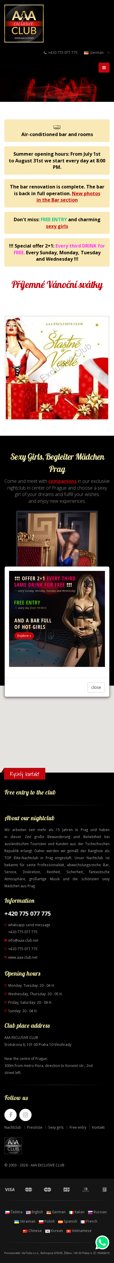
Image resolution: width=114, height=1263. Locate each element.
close (96, 687)
